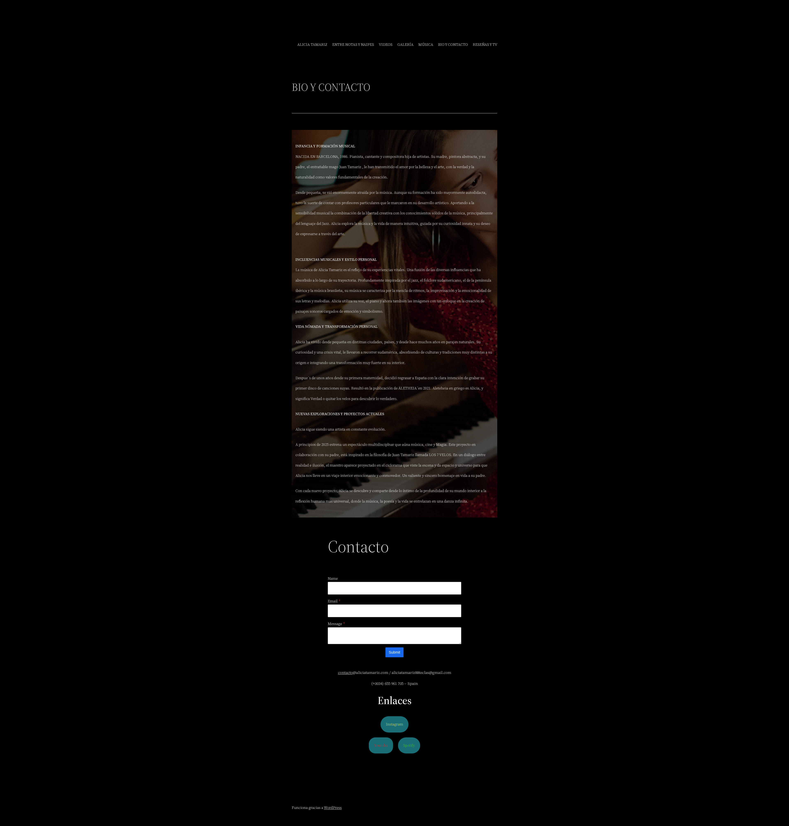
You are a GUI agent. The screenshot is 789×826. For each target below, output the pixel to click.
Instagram (394, 724)
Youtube (381, 745)
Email (334, 601)
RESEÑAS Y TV (485, 44)
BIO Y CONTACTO (453, 44)
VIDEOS (385, 44)
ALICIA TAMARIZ (312, 44)
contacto (345, 672)
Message (336, 623)
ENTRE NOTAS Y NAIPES (353, 44)
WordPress (333, 807)
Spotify (409, 745)
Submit (394, 652)
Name (333, 578)
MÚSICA (425, 44)
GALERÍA (405, 44)
